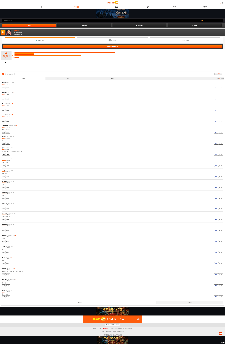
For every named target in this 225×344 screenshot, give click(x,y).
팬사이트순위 (84, 25)
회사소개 (94, 328)
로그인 (107, 324)
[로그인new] (222, 2)
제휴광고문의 (129, 328)
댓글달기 (7, 88)
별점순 (112, 78)
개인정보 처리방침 (106, 328)
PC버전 (112, 324)
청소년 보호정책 (114, 328)
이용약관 (99, 328)
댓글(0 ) (3, 88)
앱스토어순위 (194, 25)
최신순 (23, 78)
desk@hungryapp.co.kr (117, 334)
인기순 (68, 78)
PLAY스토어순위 (139, 25)
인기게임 (29, 25)
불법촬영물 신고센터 (122, 328)
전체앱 (117, 324)
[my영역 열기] (2, 2)
